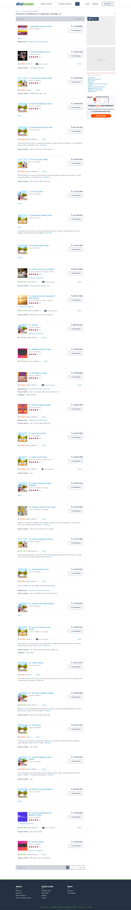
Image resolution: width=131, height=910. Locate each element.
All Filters (21, 19)
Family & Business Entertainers (98, 84)
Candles (44, 459)
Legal (89, 907)
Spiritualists (45, 271)
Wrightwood (32, 420)
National (44, 895)
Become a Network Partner (23, 898)
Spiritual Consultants (53, 300)
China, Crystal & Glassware (55, 459)
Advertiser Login (46, 890)
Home (17, 11)
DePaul (45, 420)
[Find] (77, 4)
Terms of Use (82, 907)
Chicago (24, 11)
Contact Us (19, 893)
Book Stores (92, 91)
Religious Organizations (95, 90)
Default (79, 19)
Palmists (51, 271)
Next (80, 867)
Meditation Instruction (95, 88)
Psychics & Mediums (35, 29)
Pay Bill (44, 898)
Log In (87, 4)
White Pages (45, 893)
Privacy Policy (44, 907)
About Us (18, 890)
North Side (39, 41)
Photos (20, 38)
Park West (39, 389)
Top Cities (70, 890)
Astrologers (45, 488)
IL (20, 11)
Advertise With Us (21, 895)
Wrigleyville (32, 41)
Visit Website (76, 30)
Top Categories (72, 893)
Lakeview (45, 41)
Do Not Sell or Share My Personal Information (63, 907)
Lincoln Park (46, 389)
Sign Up (95, 4)
